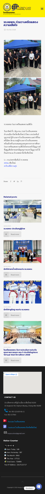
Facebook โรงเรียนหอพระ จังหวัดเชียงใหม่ (22, 427)
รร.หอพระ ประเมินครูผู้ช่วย (14, 228)
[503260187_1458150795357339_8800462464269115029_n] (22, 96)
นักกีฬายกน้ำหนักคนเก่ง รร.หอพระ (18, 269)
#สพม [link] (6, 163)
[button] (42, 8)
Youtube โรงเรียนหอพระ (16, 421)
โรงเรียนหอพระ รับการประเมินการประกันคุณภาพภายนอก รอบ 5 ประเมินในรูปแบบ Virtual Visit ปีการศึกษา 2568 (21, 352)
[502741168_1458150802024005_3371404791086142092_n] (22, 58)
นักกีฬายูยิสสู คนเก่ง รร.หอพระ (16, 309)
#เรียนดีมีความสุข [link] (10, 166)
